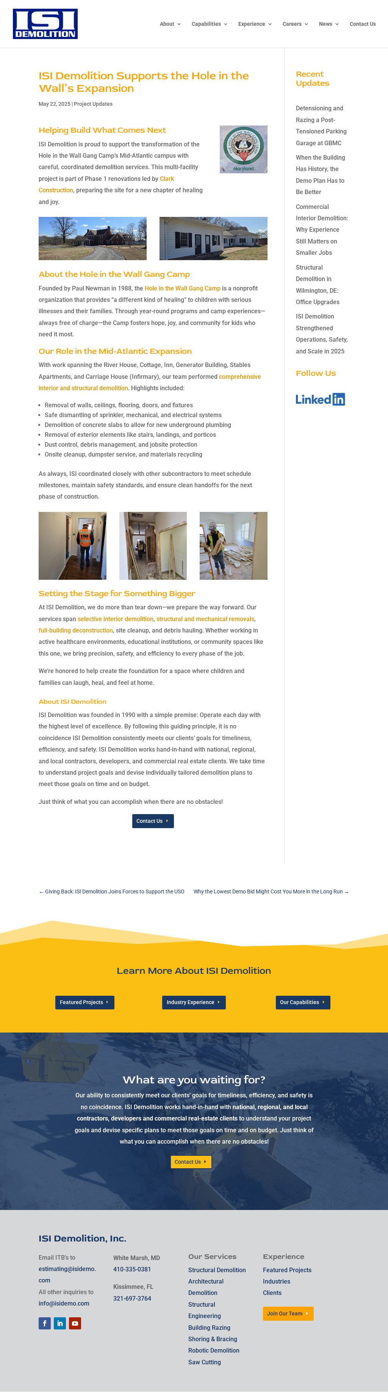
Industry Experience (190, 1002)
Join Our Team (284, 1313)
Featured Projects (81, 1002)
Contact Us (363, 24)
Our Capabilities (299, 1002)
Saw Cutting (204, 1362)
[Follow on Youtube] (75, 1323)
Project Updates (93, 104)
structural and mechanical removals (205, 619)
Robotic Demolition (213, 1350)
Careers (292, 24)
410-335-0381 (132, 1269)
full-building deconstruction (76, 630)
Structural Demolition (217, 1270)
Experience (251, 24)
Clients (272, 1292)
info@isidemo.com (64, 1303)
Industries (276, 1281)
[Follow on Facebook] (45, 1323)
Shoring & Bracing (212, 1339)
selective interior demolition (115, 619)
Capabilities (206, 24)
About (167, 24)
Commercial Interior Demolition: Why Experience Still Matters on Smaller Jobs (322, 230)
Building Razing (209, 1327)
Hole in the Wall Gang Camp (183, 288)
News (325, 24)
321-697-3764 (132, 1298)
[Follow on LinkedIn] (60, 1323)
